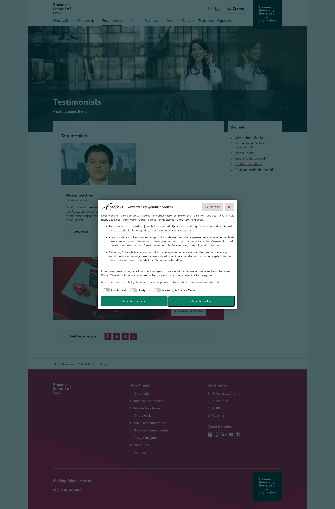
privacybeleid (211, 282)
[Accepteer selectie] (229, 207)
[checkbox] (113, 290)
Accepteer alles (201, 301)
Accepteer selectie (134, 301)
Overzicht (214, 206)
